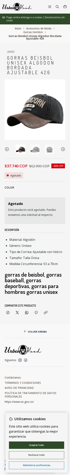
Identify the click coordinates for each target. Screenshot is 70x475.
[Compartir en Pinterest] (36, 312)
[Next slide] (62, 149)
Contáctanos (13, 377)
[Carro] (65, 7)
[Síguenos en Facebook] (26, 360)
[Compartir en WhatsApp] (27, 312)
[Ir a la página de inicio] (17, 7)
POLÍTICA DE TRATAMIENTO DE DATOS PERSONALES (30, 394)
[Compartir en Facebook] (8, 312)
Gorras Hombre (33, 32)
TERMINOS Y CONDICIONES (23, 383)
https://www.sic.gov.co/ (19, 402)
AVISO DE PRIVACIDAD (19, 388)
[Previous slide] (7, 149)
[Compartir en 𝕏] (17, 312)
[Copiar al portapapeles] (45, 312)
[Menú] (49, 7)
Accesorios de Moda (38, 28)
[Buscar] (57, 7)
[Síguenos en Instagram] (20, 360)
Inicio (18, 28)
